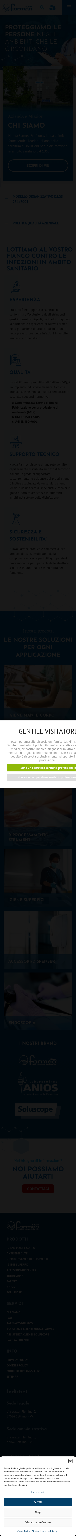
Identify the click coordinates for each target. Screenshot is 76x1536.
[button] (70, 1461)
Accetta (38, 1502)
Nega (38, 1512)
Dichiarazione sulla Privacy (44, 1531)
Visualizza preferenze (38, 1522)
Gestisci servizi (37, 1492)
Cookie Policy (23, 1531)
